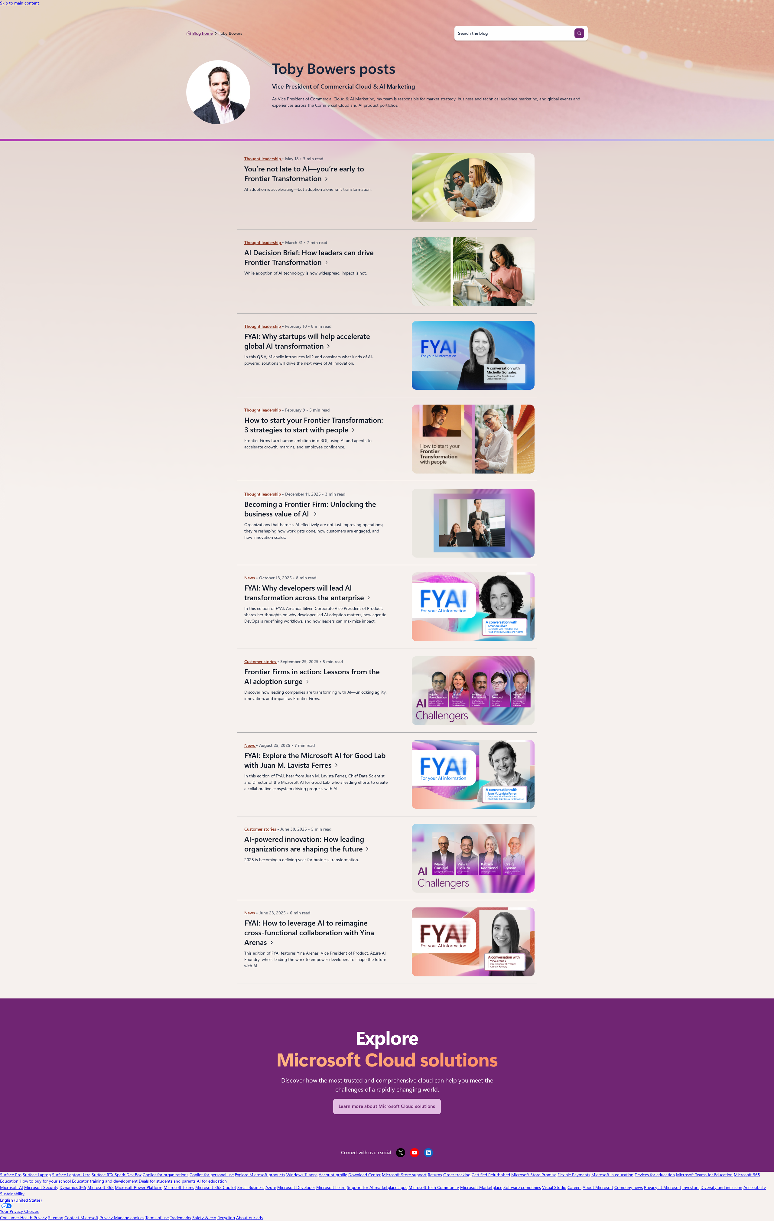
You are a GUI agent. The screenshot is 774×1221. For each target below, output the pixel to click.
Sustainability (12, 1193)
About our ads (249, 1217)
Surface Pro (10, 1174)
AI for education (212, 1181)
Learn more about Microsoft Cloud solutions (387, 1106)
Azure (270, 1187)
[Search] (579, 33)
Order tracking (456, 1174)
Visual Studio (554, 1187)
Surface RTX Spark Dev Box (116, 1174)
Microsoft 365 (100, 1187)
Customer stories (260, 661)
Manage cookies (129, 1217)
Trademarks (180, 1217)
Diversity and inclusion (721, 1187)
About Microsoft (598, 1187)
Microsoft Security (41, 1187)
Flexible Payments (574, 1174)
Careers (574, 1187)
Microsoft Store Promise (533, 1174)
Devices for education (655, 1174)
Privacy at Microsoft (662, 1187)
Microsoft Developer (296, 1187)
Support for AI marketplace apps (377, 1187)
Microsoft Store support (404, 1174)
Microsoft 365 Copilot (215, 1187)
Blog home (202, 33)
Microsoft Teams (179, 1187)
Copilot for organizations (165, 1174)
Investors (690, 1187)
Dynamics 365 (73, 1187)
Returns (435, 1174)
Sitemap (55, 1217)
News (250, 577)
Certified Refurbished (491, 1174)
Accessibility (754, 1187)
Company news (628, 1187)
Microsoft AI (11, 1187)
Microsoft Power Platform (138, 1187)
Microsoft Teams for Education (704, 1174)
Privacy (106, 1217)
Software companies (522, 1187)
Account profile (333, 1174)
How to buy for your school (45, 1181)
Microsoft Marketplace (481, 1187)
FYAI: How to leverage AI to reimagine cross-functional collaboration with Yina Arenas (309, 933)
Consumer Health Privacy (23, 1217)
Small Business (250, 1187)
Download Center (364, 1174)
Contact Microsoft (81, 1217)
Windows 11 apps (301, 1174)
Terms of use (157, 1217)
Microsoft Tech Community (433, 1187)
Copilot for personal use (212, 1174)
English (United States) (21, 1200)
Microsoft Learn (331, 1187)
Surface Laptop (37, 1174)
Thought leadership (263, 158)
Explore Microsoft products (260, 1174)
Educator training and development (105, 1181)
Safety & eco (204, 1217)
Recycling (226, 1217)
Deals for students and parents (167, 1181)
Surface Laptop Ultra (71, 1174)
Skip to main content (19, 3)
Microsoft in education (612, 1174)
